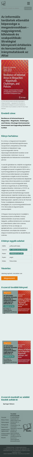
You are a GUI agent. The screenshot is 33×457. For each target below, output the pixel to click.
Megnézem (7, 293)
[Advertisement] (16, 327)
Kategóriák (4, 425)
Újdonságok (5, 422)
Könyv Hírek (5, 420)
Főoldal (3, 417)
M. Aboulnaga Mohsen (18, 250)
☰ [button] (28, 3)
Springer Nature (16, 253)
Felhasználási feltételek (5, 434)
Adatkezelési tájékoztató (5, 430)
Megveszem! (9, 278)
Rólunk (3, 437)
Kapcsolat (4, 427)
